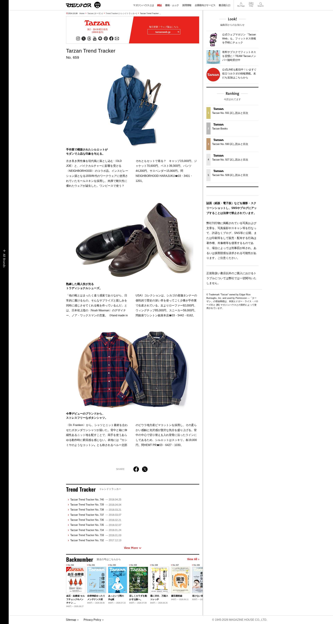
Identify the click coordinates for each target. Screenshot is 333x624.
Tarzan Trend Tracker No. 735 (95, 524)
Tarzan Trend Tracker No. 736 (95, 519)
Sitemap (71, 619)
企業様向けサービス (205, 5)
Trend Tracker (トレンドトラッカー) (121, 13)
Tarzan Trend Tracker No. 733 (95, 535)
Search (260, 3)
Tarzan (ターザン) (95, 13)
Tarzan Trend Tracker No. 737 (95, 514)
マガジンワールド (83, 5)
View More (131, 548)
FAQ (251, 3)
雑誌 (159, 5)
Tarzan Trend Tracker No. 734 (95, 530)
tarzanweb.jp (162, 32)
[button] (196, 584)
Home (81, 13)
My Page (241, 3)
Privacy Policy (92, 619)
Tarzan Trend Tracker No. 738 (95, 509)
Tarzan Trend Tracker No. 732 (95, 540)
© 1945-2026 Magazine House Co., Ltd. (239, 619)
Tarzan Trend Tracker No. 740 (95, 499)
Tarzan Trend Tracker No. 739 (95, 504)
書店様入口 (224, 5)
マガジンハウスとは (143, 5)
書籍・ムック (172, 5)
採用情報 (186, 5)
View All (192, 559)
